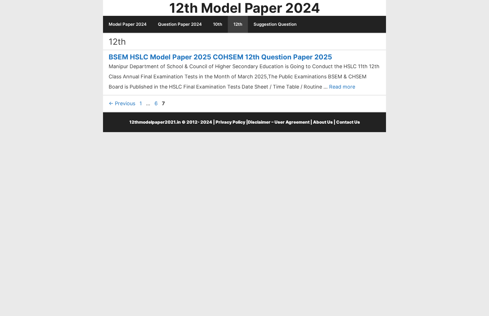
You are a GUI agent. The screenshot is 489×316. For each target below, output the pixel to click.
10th (217, 24)
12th (237, 24)
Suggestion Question (275, 24)
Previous (122, 103)
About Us (323, 122)
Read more (342, 87)
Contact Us (348, 122)
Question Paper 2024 (180, 24)
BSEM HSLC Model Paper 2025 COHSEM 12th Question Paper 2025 (220, 57)
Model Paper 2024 (128, 24)
